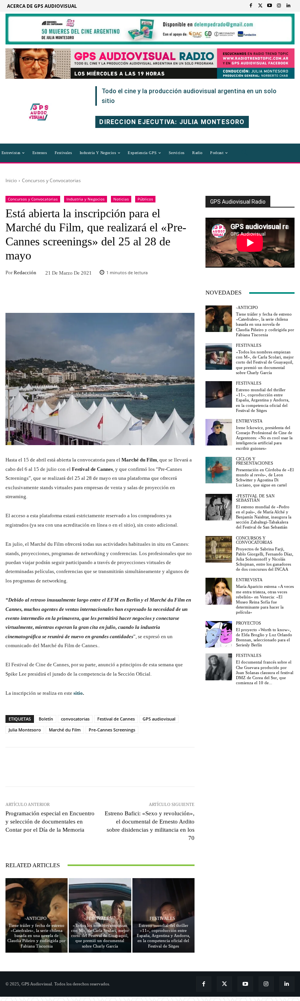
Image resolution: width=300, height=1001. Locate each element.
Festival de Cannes (116, 719)
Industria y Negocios (85, 199)
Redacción (25, 272)
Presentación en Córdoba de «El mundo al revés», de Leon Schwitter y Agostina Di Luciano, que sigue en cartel (265, 477)
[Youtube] (269, 6)
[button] (244, 153)
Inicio (11, 180)
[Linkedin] (288, 6)
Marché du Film (65, 730)
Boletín (46, 719)
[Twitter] (260, 6)
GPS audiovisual (159, 719)
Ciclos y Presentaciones (254, 461)
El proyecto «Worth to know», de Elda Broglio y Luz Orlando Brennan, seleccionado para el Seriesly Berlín (264, 637)
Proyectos (248, 623)
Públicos (145, 199)
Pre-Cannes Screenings (112, 730)
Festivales (99, 918)
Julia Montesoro (25, 730)
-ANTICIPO (35, 918)
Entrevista (249, 421)
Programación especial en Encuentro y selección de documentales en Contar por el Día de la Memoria (50, 821)
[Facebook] (250, 6)
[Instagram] (279, 6)
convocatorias (75, 719)
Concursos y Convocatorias (51, 180)
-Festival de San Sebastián (255, 498)
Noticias (121, 199)
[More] (151, 296)
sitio (78, 693)
